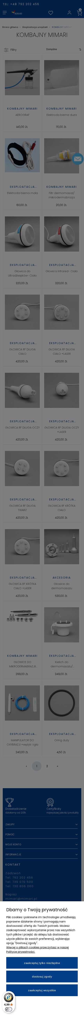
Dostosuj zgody (42, 976)
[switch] (8, 1009)
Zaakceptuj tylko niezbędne (42, 963)
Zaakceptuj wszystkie (42, 990)
